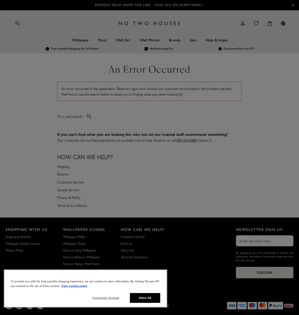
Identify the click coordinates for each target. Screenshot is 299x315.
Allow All (145, 298)
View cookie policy (74, 286)
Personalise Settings (105, 298)
